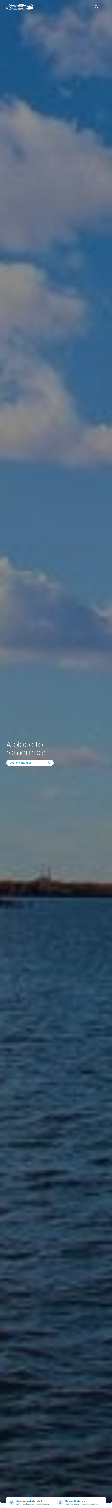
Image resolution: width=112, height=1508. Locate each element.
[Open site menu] (103, 7)
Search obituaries (20, 762)
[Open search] (96, 7)
